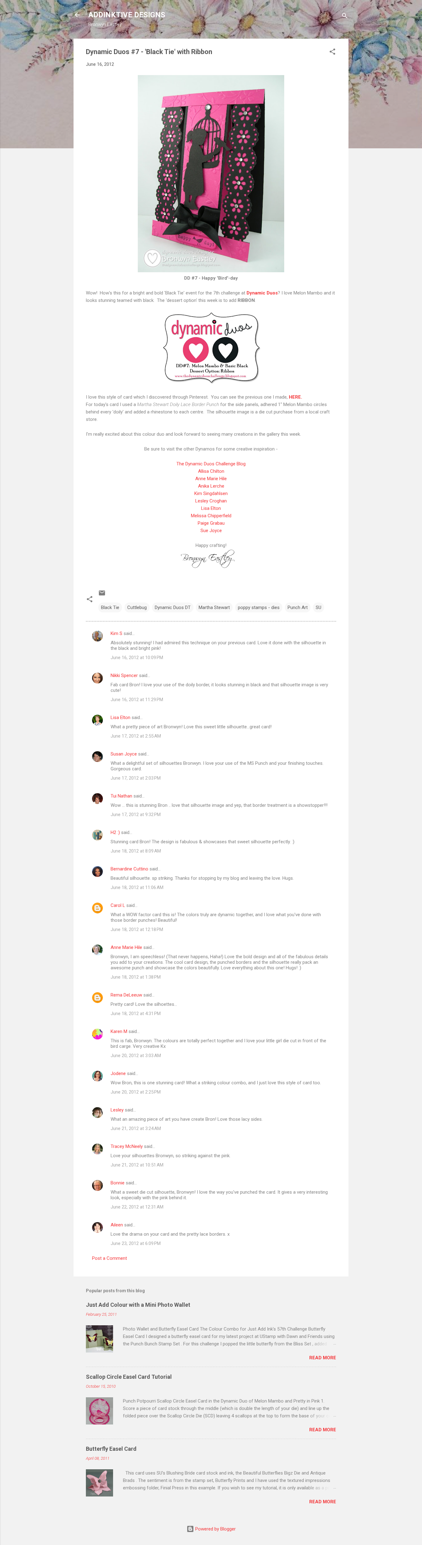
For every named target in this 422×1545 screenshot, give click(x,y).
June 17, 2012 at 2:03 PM (136, 778)
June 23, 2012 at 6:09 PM (136, 1243)
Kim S (116, 633)
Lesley (118, 1110)
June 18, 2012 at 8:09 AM (136, 851)
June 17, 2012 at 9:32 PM (136, 814)
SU (318, 607)
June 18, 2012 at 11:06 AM (137, 887)
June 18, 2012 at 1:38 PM (136, 977)
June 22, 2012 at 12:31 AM (137, 1207)
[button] (332, 52)
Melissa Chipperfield (211, 516)
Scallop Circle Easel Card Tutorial (129, 1377)
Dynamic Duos (262, 293)
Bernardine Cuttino (129, 869)
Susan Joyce (124, 754)
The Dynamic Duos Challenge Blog (211, 464)
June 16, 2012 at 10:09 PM (137, 657)
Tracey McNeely (127, 1146)
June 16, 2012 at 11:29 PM (137, 699)
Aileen (117, 1225)
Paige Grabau (211, 523)
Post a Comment (109, 1258)
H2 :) (115, 832)
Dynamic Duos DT (173, 607)
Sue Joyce (211, 530)
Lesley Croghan (211, 501)
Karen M (119, 1031)
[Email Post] (102, 595)
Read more (322, 1358)
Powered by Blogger (215, 1529)
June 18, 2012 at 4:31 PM (136, 1013)
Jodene (118, 1073)
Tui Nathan (121, 796)
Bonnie (117, 1183)
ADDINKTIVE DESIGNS (126, 15)
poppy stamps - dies (259, 607)
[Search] (344, 16)
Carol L (118, 905)
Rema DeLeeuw (126, 995)
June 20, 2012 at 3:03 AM (136, 1055)
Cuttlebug (137, 607)
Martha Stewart (214, 607)
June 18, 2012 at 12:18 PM (137, 929)
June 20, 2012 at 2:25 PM (136, 1092)
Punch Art (298, 607)
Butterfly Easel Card (111, 1449)
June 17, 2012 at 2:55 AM (136, 736)
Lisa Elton (211, 508)
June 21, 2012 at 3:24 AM (136, 1128)
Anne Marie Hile (211, 478)
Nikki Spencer (124, 675)
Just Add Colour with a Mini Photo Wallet (138, 1305)
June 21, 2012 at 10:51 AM (137, 1165)
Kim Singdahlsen (211, 493)
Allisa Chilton (211, 471)
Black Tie (110, 607)
